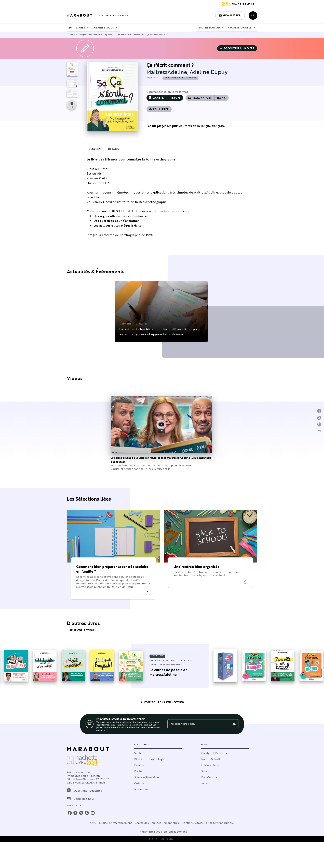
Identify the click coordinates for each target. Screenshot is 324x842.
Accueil (73, 34)
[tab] (70, 28)
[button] (230, 15)
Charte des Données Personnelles (157, 823)
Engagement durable (220, 823)
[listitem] (70, 813)
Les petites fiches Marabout (130, 34)
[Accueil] (81, 15)
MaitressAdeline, (168, 72)
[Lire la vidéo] (161, 424)
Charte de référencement (115, 823)
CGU (93, 823)
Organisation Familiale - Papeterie (97, 34)
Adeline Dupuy (209, 72)
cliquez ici (101, 730)
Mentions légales (192, 823)
